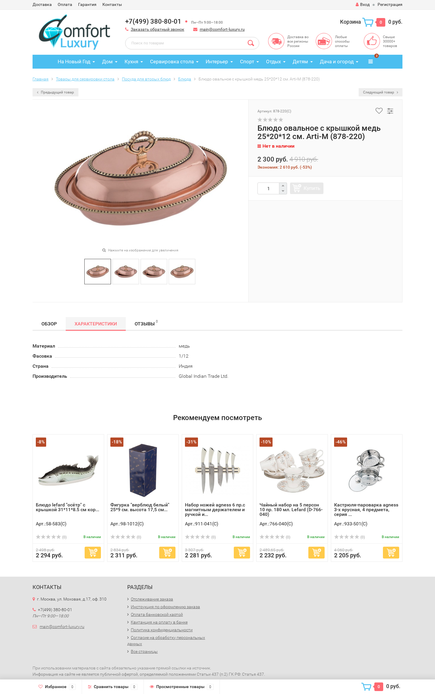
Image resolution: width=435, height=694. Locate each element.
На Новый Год (74, 61)
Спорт (247, 61)
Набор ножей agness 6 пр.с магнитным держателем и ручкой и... (215, 509)
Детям (300, 61)
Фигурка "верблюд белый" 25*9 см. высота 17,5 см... (139, 507)
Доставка (42, 4)
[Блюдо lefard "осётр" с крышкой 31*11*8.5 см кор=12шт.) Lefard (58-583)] (68, 470)
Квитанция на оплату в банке (159, 622)
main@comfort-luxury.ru (222, 29)
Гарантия (87, 4)
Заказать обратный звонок (157, 29)
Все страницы (144, 651)
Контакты (112, 4)
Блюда (184, 79)
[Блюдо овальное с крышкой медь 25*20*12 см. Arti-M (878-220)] (97, 271)
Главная (41, 79)
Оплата (65, 4)
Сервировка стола (172, 61)
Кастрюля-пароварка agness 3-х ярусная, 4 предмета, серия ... (366, 509)
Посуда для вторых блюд (146, 79)
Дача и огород (337, 61)
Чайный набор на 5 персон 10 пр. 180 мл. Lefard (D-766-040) (291, 509)
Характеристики (96, 324)
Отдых (273, 61)
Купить (312, 188)
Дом (107, 61)
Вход (365, 4)
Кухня (131, 61)
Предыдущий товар (57, 92)
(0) (64, 537)
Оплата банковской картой (157, 614)
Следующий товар (379, 92)
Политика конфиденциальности (162, 629)
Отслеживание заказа (152, 599)
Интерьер (217, 61)
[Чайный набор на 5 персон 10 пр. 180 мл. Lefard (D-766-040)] (292, 470)
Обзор (49, 324)
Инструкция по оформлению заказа (165, 606)
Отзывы (146, 323)
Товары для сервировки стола (85, 79)
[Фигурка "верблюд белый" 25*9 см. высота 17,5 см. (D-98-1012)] (143, 470)
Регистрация (390, 4)
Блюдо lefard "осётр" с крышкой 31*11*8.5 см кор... (67, 507)
